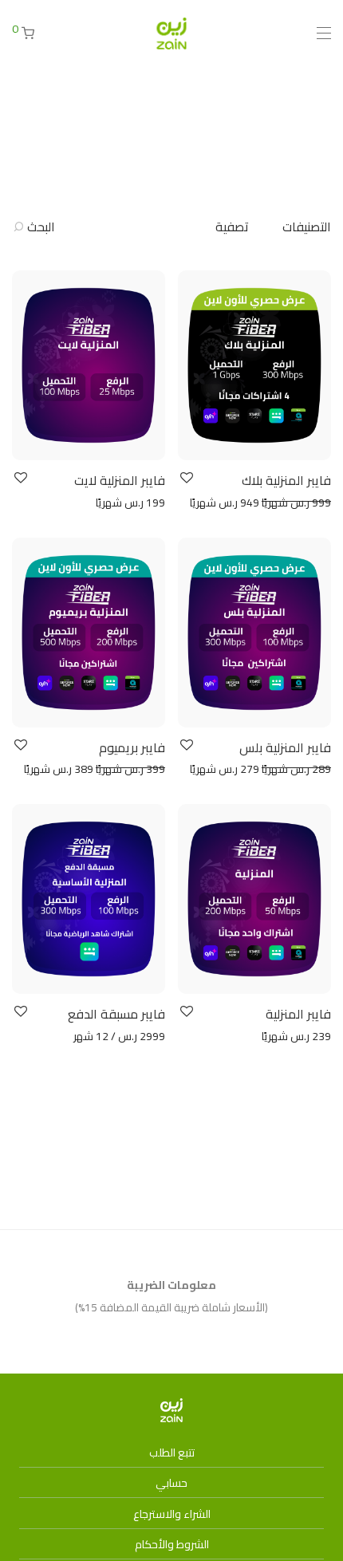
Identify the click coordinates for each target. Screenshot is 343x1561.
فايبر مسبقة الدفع (116, 1014)
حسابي (171, 1482)
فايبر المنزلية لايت (119, 480)
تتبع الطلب (172, 1452)
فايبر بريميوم (132, 747)
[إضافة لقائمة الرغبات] (185, 478)
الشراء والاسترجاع (172, 1514)
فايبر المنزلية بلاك (286, 480)
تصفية (232, 226)
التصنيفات (306, 226)
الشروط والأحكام (172, 1544)
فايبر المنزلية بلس (285, 747)
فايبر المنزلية (298, 1014)
